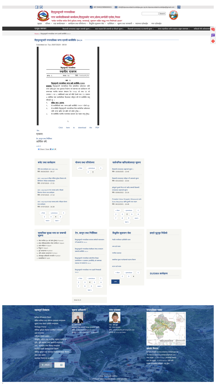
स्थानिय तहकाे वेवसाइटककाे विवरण (46, 349)
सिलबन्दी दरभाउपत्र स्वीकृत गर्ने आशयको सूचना (125, 178)
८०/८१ (38, 146)
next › (48, 220)
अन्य (115, 282)
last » (57, 220)
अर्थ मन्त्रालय (39, 333)
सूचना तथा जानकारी (124, 23)
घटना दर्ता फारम (116, 266)
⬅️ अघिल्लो (46, 365)
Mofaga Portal (40, 327)
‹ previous (53, 213)
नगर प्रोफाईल (156, 23)
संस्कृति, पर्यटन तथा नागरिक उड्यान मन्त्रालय (50, 339)
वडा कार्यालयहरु (59, 23)
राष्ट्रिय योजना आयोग (42, 336)
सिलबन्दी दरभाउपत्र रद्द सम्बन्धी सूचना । (131, 29)
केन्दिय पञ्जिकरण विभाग (43, 317)
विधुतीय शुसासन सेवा (96, 23)
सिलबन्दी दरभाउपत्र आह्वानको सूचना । (123, 169)
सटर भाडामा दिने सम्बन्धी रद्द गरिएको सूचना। (100, 29)
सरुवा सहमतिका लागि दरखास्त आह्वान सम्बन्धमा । (164, 29)
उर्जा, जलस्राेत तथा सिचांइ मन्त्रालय (47, 346)
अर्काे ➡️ (59, 365)
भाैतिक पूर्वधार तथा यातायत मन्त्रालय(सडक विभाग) (52, 352)
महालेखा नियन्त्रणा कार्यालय (44, 358)
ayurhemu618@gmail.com (85, 330)
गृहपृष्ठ (39, 23)
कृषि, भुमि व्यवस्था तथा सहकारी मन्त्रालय (49, 342)
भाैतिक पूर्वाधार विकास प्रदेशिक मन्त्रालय (49, 330)
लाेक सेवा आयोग (40, 355)
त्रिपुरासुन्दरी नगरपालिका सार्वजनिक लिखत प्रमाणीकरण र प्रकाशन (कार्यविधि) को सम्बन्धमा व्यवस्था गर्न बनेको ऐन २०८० (88, 260)
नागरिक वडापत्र (116, 253)
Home (37, 34)
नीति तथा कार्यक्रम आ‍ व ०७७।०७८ (48, 169)
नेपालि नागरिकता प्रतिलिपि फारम (121, 240)
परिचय (47, 23)
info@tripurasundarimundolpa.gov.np (165, 352)
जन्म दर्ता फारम (116, 246)
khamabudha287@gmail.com (123, 330)
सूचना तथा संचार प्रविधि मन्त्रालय (46, 324)
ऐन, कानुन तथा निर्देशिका (44, 139)
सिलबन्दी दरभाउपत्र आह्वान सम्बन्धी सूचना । (67, 29)
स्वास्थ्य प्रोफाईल (141, 23)
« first (43, 213)
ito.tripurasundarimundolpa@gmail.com (161, 355)
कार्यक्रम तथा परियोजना (77, 23)
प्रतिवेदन (110, 23)
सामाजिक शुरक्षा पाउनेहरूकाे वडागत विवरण (124, 260)
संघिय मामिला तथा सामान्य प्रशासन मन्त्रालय (50, 320)
